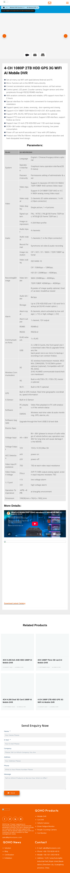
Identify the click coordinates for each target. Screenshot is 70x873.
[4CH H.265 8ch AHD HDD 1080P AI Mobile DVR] (17, 645)
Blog (6, 851)
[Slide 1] (27, 55)
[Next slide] (65, 36)
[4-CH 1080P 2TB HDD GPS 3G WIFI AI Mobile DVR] (52, 684)
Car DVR (40, 820)
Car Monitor (42, 833)
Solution (8, 848)
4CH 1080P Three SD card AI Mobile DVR (50, 661)
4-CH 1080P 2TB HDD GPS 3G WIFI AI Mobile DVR (50, 701)
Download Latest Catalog (14, 603)
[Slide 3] (43, 55)
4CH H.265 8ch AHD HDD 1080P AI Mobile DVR (17, 661)
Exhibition (8, 858)
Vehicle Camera (43, 823)
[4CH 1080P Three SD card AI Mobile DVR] (52, 645)
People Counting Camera (47, 830)
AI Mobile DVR (19, 667)
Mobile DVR (41, 816)
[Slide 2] (35, 55)
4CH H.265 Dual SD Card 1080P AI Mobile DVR (17, 701)
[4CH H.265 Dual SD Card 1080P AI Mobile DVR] (17, 684)
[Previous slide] (4, 36)
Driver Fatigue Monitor (46, 826)
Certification (9, 855)
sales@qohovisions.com (12, 837)
